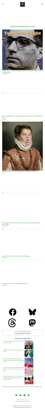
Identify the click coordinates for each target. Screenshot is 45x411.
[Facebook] (13, 316)
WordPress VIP (29, 405)
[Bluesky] (32, 316)
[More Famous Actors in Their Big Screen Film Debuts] (22, 241)
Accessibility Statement (19, 401)
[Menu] (2, 4)
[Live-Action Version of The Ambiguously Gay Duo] (22, 271)
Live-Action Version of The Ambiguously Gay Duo (15, 283)
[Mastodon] (32, 326)
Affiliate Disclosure (27, 401)
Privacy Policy (19, 399)
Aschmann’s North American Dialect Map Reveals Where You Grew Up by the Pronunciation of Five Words (13, 369)
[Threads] (13, 326)
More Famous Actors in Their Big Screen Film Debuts (16, 256)
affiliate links (14, 386)
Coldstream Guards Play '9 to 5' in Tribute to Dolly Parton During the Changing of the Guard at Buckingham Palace (13, 378)
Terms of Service (25, 399)
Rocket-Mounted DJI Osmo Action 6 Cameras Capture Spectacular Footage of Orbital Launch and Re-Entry (13, 360)
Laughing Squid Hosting (22, 333)
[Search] (42, 4)
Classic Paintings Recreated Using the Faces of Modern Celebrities (19, 171)
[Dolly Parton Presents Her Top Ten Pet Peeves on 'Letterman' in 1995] (29, 344)
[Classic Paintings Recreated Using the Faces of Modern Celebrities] (22, 146)
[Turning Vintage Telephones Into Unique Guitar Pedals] (29, 353)
